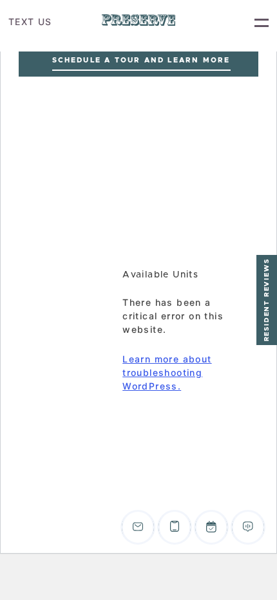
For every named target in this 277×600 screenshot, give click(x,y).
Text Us (30, 21)
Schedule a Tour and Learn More (141, 60)
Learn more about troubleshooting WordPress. (166, 372)
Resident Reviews (266, 300)
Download (201, 300)
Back (215, 246)
